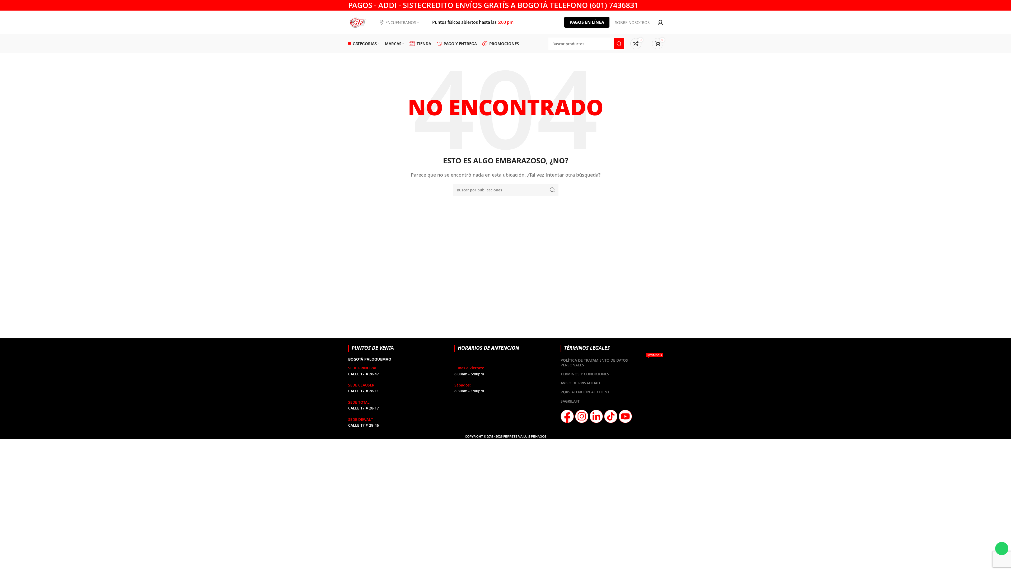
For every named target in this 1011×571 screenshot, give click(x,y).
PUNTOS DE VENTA (373, 347)
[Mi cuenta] (660, 22)
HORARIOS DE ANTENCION (488, 347)
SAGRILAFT (570, 401)
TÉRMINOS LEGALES (587, 347)
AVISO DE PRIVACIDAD (580, 382)
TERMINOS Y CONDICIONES (585, 373)
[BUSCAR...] (552, 190)
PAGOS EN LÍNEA (587, 22)
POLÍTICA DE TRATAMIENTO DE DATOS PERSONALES (611, 361)
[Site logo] (357, 22)
